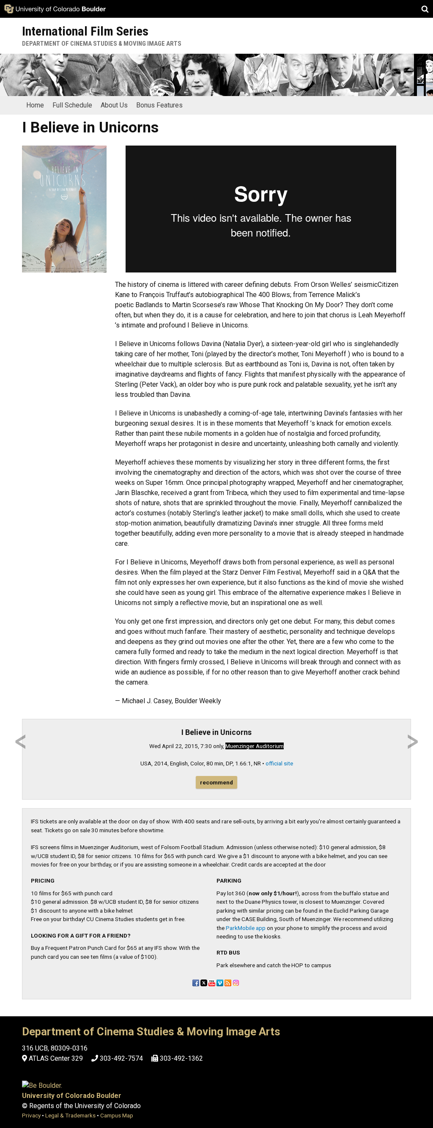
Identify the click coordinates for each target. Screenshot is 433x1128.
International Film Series (85, 31)
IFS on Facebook (195, 982)
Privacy (31, 1115)
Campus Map (116, 1115)
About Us (114, 105)
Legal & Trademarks (70, 1115)
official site (279, 763)
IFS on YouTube (211, 982)
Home (35, 105)
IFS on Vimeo (219, 982)
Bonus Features (159, 105)
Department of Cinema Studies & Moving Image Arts (101, 43)
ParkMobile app (246, 927)
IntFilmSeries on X (203, 982)
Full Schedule (72, 105)
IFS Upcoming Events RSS (228, 982)
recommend (216, 782)
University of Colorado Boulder (71, 1096)
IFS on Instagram (236, 982)
